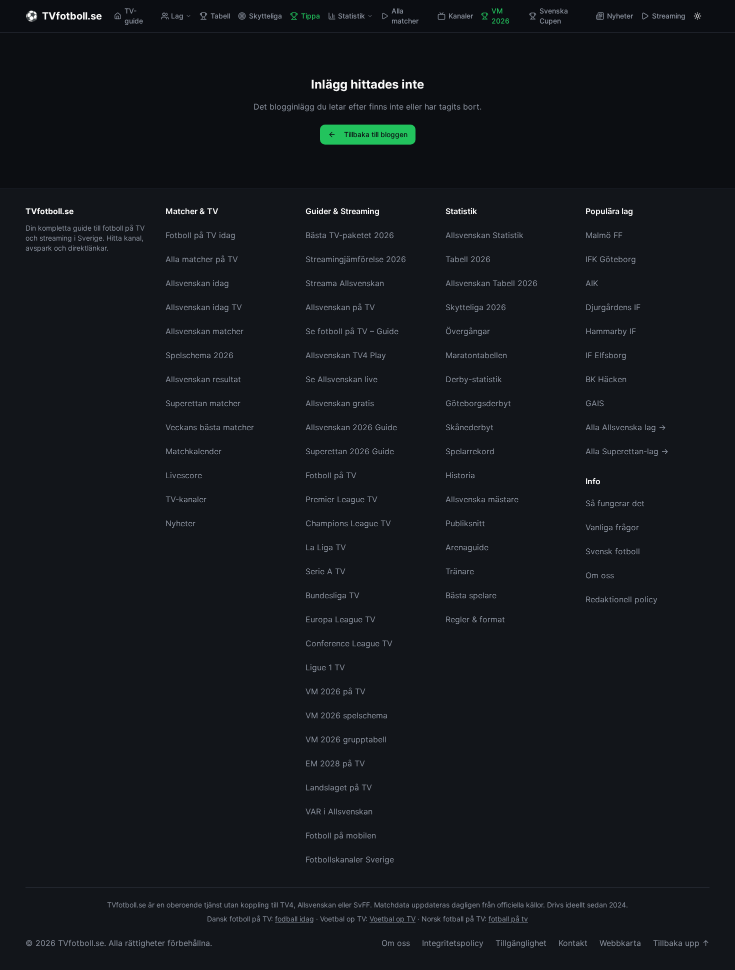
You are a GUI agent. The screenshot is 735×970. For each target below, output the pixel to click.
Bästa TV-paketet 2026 (350, 235)
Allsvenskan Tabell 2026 (492, 283)
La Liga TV (326, 547)
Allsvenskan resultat (203, 379)
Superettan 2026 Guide (350, 451)
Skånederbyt (470, 427)
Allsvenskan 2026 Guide (351, 427)
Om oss (600, 575)
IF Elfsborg (606, 355)
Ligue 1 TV (325, 667)
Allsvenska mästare (482, 499)
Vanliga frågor (612, 527)
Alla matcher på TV (202, 259)
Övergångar (468, 331)
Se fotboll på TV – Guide (352, 331)
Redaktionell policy (622, 599)
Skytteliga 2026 (476, 307)
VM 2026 (501, 16)
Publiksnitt (465, 523)
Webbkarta (620, 943)
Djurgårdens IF (613, 307)
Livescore (184, 475)
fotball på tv (508, 918)
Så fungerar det (615, 503)
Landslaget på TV (339, 787)
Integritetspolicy (453, 943)
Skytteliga (265, 16)
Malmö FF (604, 235)
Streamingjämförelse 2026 (356, 259)
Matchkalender (194, 451)
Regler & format (475, 619)
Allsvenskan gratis (340, 403)
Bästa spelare (471, 595)
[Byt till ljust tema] (698, 16)
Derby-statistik (474, 379)
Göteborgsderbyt (478, 403)
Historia (460, 475)
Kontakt (573, 943)
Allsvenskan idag (197, 283)
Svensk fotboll (613, 551)
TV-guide (133, 16)
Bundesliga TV (333, 595)
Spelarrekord (470, 451)
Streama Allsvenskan (345, 283)
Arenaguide (467, 547)
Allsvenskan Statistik (485, 235)
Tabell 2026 (468, 259)
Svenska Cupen (554, 16)
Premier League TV (342, 499)
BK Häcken (606, 379)
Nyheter (620, 16)
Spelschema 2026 (200, 355)
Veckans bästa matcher (210, 427)
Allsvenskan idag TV (204, 307)
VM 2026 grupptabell (346, 739)
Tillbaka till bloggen (376, 134)
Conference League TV (349, 643)
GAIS (595, 403)
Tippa (310, 16)
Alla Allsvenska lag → (626, 427)
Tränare (460, 571)
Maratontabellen (476, 355)
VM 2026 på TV (336, 691)
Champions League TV (348, 523)
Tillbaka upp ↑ (681, 943)
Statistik (351, 16)
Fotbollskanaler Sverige (350, 859)
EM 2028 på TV (335, 763)
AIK (592, 283)
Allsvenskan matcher (205, 331)
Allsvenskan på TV (340, 307)
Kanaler (460, 16)
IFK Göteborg (611, 259)
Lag (177, 16)
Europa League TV (341, 619)
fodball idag (294, 918)
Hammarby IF (611, 331)
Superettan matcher (203, 403)
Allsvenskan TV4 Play (346, 355)
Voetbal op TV (393, 918)
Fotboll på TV (331, 475)
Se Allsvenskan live (342, 379)
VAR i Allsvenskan (339, 811)
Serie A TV (326, 571)
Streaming (669, 16)
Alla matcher (405, 16)
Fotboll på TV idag (201, 235)
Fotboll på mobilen (341, 835)
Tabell (220, 16)
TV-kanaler (186, 499)
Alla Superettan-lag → (627, 451)
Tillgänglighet (521, 943)
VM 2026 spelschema (347, 715)
